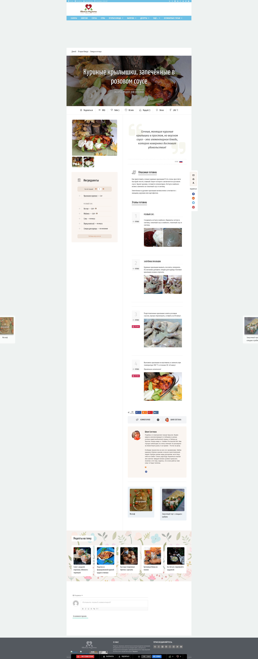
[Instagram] (180, 1)
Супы (103, 18)
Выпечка (130, 18)
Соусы (94, 18)
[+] (97, 608)
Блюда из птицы (95, 52)
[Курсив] (85, 609)
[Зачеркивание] (91, 609)
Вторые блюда (115, 18)
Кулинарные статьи (172, 18)
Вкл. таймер (156, 656)
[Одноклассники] (145, 467)
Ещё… (155, 18)
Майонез (86, 214)
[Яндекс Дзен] (175, 1)
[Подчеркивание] (88, 609)
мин (148, 656)
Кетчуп (86, 209)
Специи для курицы (90, 229)
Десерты (143, 18)
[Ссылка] (94, 609)
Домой (74, 52)
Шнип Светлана (176, 420)
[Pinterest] (183, 1)
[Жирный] (82, 609)
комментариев (145, 420)
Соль (85, 219)
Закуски (84, 18)
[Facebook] (178, 1)
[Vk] (169, 1)
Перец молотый (89, 224)
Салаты (74, 18)
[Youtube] (188, 1)
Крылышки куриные (90, 196)
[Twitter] (186, 1)
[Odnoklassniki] (172, 1)
